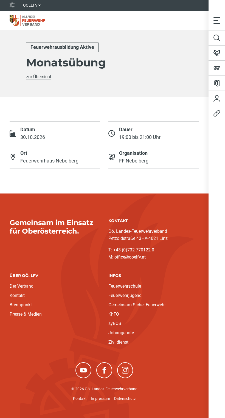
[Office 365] (217, 83)
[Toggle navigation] (217, 20)
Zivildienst (118, 342)
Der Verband (21, 286)
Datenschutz (125, 398)
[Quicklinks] (217, 113)
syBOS (114, 323)
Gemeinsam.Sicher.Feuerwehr (137, 304)
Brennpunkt (21, 304)
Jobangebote (121, 332)
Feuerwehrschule (124, 286)
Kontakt (17, 295)
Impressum (100, 398)
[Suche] (217, 37)
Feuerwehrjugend (125, 295)
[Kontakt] (217, 53)
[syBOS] (217, 68)
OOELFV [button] (30, 5)
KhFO (113, 314)
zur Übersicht (38, 76)
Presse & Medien (26, 314)
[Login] (217, 98)
